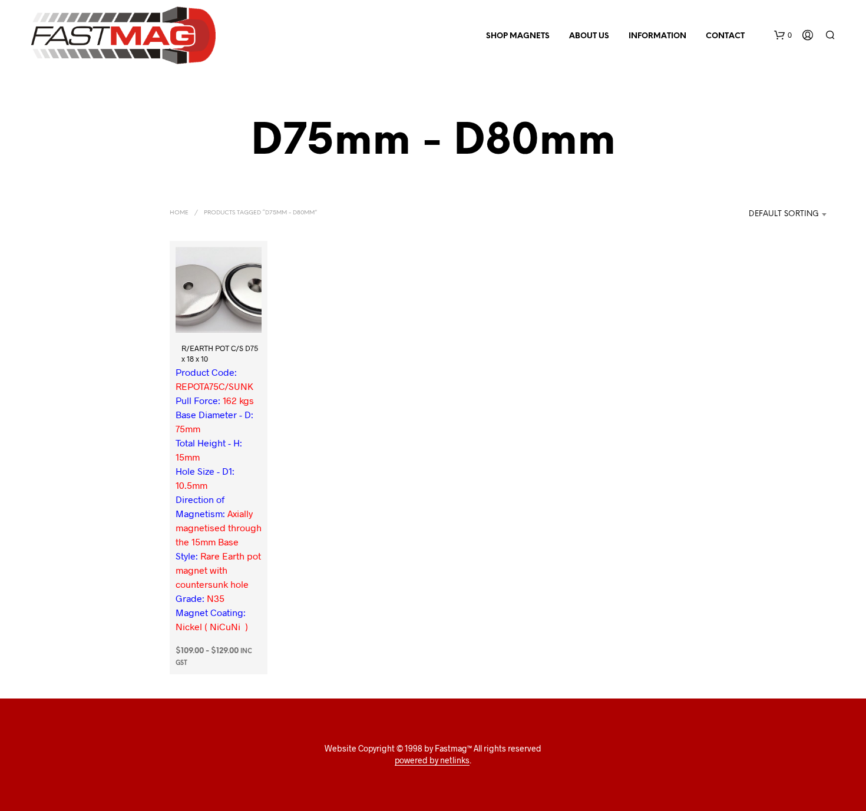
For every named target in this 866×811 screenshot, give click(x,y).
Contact (725, 36)
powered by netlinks (432, 760)
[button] (783, 35)
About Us (589, 36)
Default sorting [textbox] (784, 214)
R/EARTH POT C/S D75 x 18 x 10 (219, 353)
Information (657, 36)
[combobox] (771, 214)
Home (179, 213)
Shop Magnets (518, 36)
